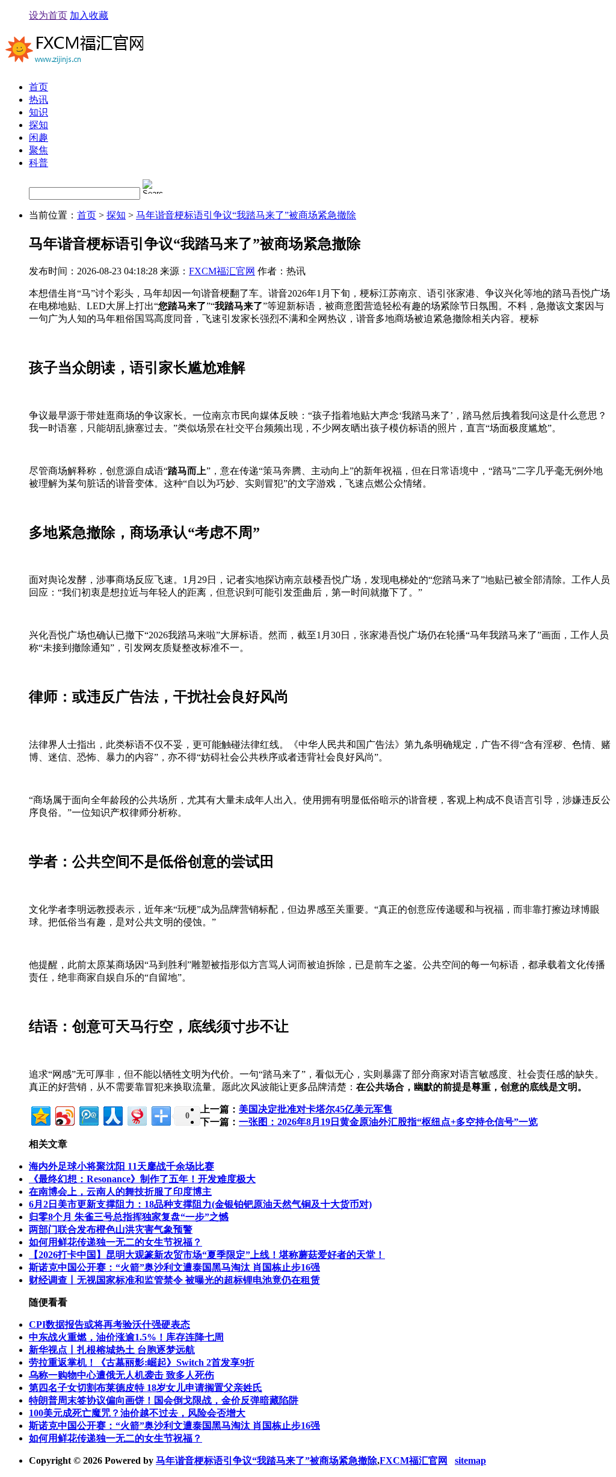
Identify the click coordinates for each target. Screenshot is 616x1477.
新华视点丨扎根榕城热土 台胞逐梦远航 (112, 1350)
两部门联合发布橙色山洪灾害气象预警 (110, 1229)
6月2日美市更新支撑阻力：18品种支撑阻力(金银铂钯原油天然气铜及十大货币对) (200, 1204)
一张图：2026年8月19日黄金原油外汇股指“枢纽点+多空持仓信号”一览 (388, 1122)
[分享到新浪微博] (64, 1114)
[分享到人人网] (112, 1114)
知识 (38, 112)
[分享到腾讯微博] (88, 1114)
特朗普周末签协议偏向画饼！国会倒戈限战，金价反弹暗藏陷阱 (163, 1400)
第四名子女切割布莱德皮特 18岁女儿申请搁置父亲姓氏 (145, 1388)
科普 (38, 163)
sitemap (470, 1460)
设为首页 (48, 15)
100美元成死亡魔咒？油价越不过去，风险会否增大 (137, 1413)
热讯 (38, 99)
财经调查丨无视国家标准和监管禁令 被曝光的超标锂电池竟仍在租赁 (174, 1280)
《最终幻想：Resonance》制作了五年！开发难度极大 (142, 1179)
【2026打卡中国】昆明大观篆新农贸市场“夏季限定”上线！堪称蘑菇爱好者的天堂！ (207, 1255)
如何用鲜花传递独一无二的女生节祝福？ (115, 1242)
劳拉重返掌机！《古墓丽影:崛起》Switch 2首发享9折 (141, 1362)
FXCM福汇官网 (222, 271)
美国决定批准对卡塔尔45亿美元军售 (316, 1109)
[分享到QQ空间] (40, 1114)
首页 (38, 87)
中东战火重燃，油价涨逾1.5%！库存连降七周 (126, 1337)
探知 (38, 125)
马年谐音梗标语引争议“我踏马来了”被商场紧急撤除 (246, 215)
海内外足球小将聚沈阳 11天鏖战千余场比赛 (121, 1166)
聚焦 (38, 150)
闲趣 (38, 137)
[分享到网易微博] (136, 1114)
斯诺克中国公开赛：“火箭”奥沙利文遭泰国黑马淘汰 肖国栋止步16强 (174, 1267)
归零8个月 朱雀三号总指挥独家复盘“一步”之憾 (129, 1217)
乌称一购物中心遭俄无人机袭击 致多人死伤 (121, 1375)
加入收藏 (89, 15)
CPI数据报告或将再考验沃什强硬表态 (109, 1324)
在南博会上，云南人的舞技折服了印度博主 (120, 1191)
